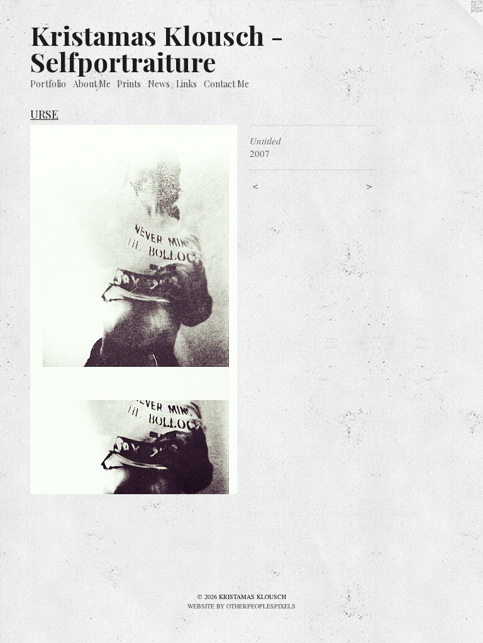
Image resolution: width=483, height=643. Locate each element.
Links (186, 84)
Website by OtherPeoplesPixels (241, 606)
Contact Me (226, 84)
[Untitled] (133, 309)
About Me (92, 84)
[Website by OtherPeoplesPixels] (458, 25)
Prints (129, 84)
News (159, 84)
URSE (44, 114)
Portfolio (48, 84)
